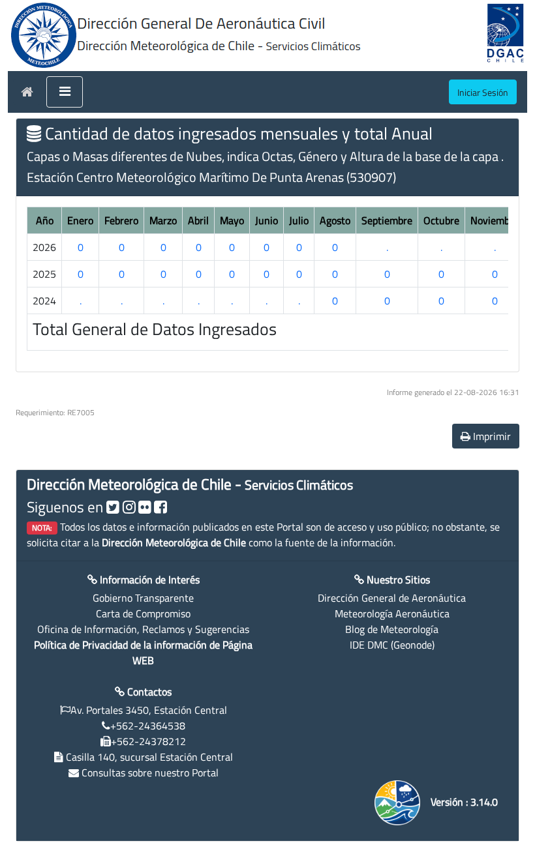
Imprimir (490, 436)
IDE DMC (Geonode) (392, 645)
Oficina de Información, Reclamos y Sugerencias (143, 629)
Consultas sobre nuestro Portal (150, 772)
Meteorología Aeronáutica (392, 613)
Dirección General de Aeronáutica (392, 598)
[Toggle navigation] (64, 92)
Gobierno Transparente (143, 598)
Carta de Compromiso (143, 613)
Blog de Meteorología (391, 629)
